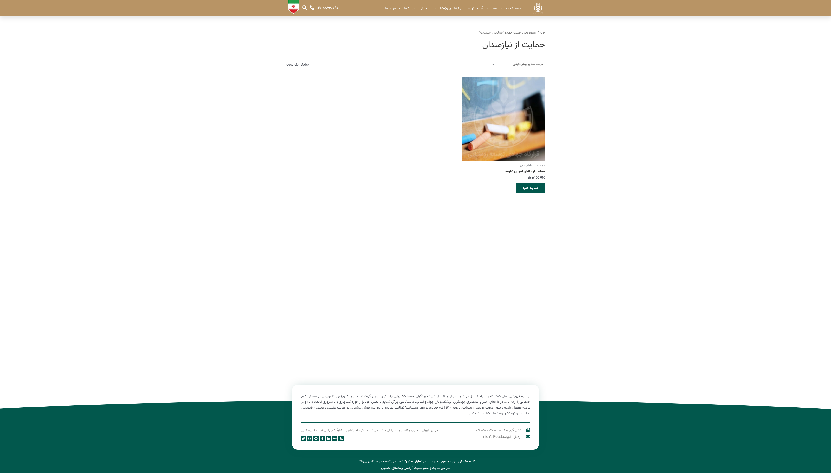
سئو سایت (421, 468)
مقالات (492, 8)
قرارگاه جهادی (400, 461)
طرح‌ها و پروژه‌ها (452, 8)
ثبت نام (477, 8)
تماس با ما (392, 8)
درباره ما (409, 8)
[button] (304, 7)
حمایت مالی (427, 8)
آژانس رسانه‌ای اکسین (396, 468)
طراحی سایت (441, 468)
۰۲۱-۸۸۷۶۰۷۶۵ (327, 8)
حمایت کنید (531, 188)
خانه (542, 32)
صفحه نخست (511, 8)
